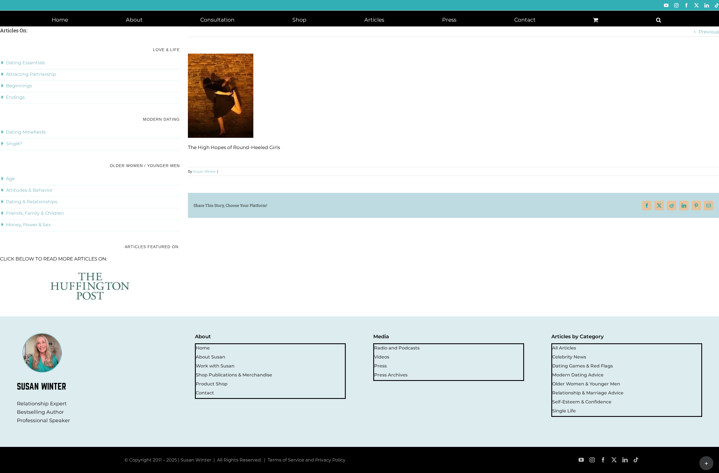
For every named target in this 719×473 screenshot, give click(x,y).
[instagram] (592, 460)
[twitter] (614, 460)
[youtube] (581, 460)
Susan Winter (204, 171)
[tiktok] (636, 460)
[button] (658, 19)
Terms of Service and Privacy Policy (306, 460)
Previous (708, 32)
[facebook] (603, 460)
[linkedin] (625, 460)
